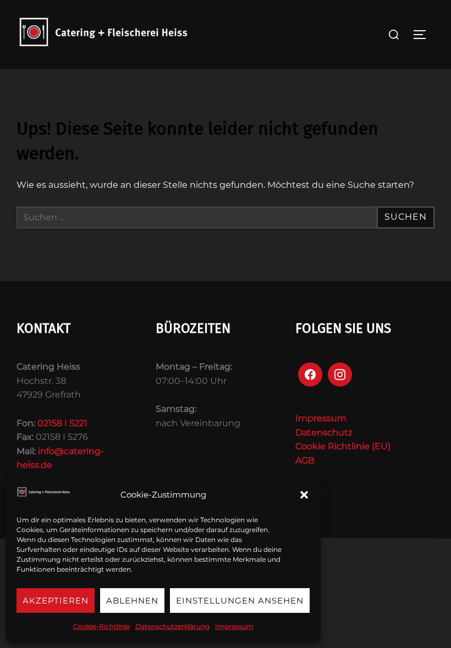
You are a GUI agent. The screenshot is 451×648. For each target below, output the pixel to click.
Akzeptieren (56, 600)
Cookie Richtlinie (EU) (343, 446)
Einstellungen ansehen (240, 600)
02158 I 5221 (62, 423)
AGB (305, 460)
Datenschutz (324, 432)
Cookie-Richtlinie (101, 626)
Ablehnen (132, 600)
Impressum (234, 626)
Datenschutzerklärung (172, 626)
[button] (304, 494)
